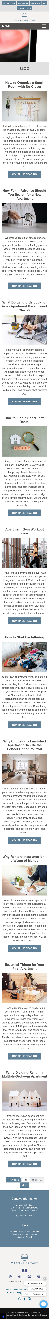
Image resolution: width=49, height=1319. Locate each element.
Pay (44, 3)
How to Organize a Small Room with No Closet (24, 84)
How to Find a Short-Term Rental (25, 420)
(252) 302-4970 (25, 8)
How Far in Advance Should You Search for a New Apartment (24, 194)
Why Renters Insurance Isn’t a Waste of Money (25, 858)
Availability (23, 3)
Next (24, 1185)
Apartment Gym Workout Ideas (24, 531)
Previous (13, 1179)
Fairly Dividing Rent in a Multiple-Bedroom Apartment (24, 1074)
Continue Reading (24, 174)
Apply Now (35, 3)
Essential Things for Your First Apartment (24, 966)
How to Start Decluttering (24, 637)
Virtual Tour (9, 3)
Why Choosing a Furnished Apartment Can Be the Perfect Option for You (24, 745)
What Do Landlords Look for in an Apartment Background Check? (24, 306)
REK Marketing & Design (37, 1315)
